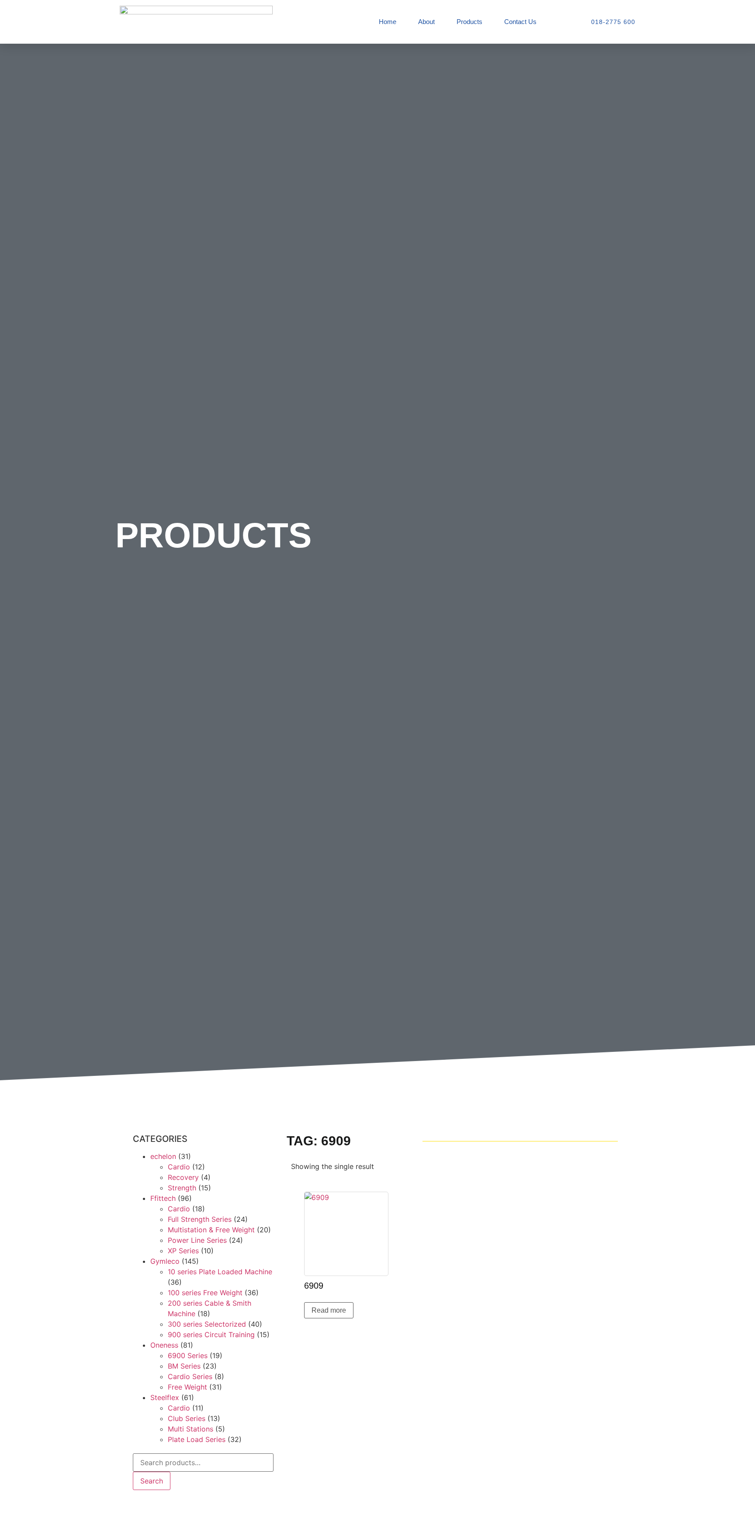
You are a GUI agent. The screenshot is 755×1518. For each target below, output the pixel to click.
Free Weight (187, 1387)
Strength (182, 1187)
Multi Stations (190, 1429)
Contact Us (520, 21)
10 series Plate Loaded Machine (220, 1271)
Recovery (183, 1177)
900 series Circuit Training (211, 1334)
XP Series (183, 1250)
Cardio (179, 1166)
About (426, 21)
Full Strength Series (200, 1219)
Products (469, 21)
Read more (329, 1310)
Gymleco (165, 1261)
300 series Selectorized (207, 1324)
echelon (163, 1156)
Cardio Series (190, 1376)
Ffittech (163, 1198)
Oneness (164, 1345)
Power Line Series (197, 1240)
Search (151, 1481)
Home (387, 21)
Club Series (186, 1418)
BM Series (184, 1366)
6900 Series (188, 1355)
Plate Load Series (196, 1439)
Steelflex (164, 1397)
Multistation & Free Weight (211, 1229)
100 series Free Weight (205, 1292)
